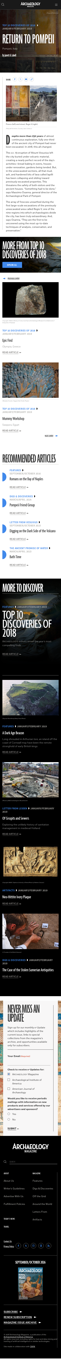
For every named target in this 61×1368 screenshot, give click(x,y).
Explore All (12, 265)
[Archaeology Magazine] (30, 1152)
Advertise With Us (13, 1196)
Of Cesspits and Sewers (15, 818)
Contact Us (8, 1241)
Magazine (25, 1074)
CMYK (32, 1346)
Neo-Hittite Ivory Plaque (16, 897)
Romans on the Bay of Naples (26, 479)
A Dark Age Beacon (13, 733)
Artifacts (37, 1219)
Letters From (40, 1212)
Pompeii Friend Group (22, 505)
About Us (9, 1181)
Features (37, 1181)
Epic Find (7, 340)
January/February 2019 (17, 28)
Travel (6, 1226)
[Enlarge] (53, 89)
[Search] (5, 1162)
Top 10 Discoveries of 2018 (18, 25)
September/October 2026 (30, 1262)
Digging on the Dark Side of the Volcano (33, 531)
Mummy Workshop (13, 418)
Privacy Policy (9, 1246)
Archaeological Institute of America (27, 1081)
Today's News (9, 1219)
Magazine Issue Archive (20, 1322)
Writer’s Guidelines (14, 1188)
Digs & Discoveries (43, 1188)
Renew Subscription (18, 1317)
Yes (14, 1114)
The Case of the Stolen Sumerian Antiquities (28, 970)
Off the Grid (39, 1196)
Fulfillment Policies (14, 1204)
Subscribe (11, 1311)
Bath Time (15, 557)
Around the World (42, 1204)
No (14, 1119)
